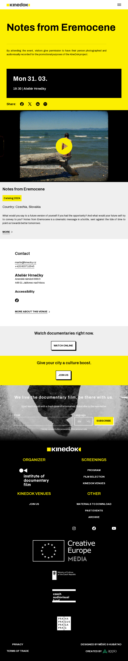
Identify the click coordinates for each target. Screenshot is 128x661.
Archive (94, 517)
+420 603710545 (24, 266)
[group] (43, 419)
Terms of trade (18, 651)
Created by (94, 651)
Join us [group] (63, 375)
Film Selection (94, 476)
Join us (34, 504)
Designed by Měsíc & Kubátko (101, 644)
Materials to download (94, 504)
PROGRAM (94, 470)
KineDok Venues (94, 483)
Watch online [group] (63, 345)
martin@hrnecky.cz (25, 262)
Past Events (94, 510)
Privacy (17, 644)
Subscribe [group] (103, 420)
